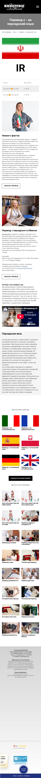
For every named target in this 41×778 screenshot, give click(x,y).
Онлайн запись (23, 769)
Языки (15, 32)
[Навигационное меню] (37, 7)
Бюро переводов (6, 32)
